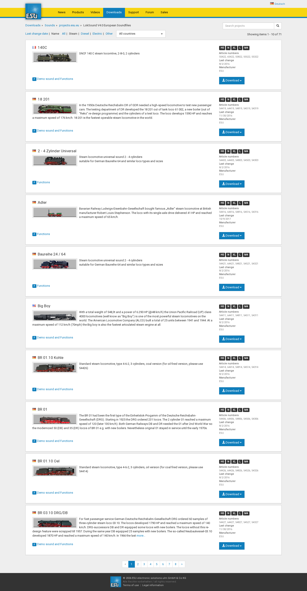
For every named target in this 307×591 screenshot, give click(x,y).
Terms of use (131, 585)
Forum (150, 12)
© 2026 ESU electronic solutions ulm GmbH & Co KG (154, 578)
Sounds (50, 25)
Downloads (114, 12)
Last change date (36, 33)
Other (109, 33)
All (63, 33)
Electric (97, 33)
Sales (164, 12)
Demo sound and (53, 79)
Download (232, 80)
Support (133, 12)
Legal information (153, 585)
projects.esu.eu (69, 25)
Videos (95, 12)
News (61, 12)
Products (78, 12)
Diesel (85, 33)
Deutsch (280, 3)
